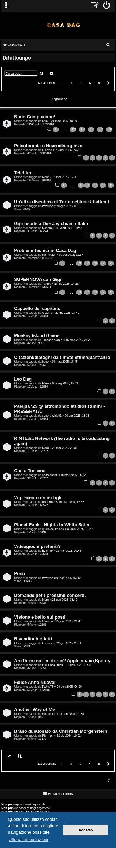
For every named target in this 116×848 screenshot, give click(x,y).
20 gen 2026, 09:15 (68, 206)
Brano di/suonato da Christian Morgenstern (60, 731)
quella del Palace (53, 529)
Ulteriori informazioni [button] (28, 839)
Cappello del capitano (37, 308)
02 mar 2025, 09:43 (68, 550)
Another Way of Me (34, 709)
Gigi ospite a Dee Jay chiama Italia (51, 223)
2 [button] (71, 82)
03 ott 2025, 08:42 (70, 227)
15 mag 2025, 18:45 (65, 361)
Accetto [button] (86, 830)
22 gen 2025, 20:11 (68, 643)
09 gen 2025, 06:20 (69, 686)
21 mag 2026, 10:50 (64, 120)
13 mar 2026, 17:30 (64, 177)
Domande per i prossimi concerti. (50, 595)
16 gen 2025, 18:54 (78, 664)
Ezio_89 (47, 550)
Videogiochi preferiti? (37, 546)
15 (111, 292)
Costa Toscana (29, 470)
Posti (19, 573)
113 (83, 129)
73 (95, 263)
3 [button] (80, 82)
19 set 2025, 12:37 (71, 254)
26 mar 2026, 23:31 (68, 149)
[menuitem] (106, 5)
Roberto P (48, 227)
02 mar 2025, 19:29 (80, 529)
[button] (107, 82)
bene (45, 361)
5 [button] (99, 82)
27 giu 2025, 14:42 (67, 312)
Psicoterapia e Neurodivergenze (48, 145)
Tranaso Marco (52, 339)
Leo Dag (23, 379)
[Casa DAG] (63, 24)
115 (101, 129)
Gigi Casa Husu (52, 664)
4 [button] (90, 82)
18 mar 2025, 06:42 (73, 475)
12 (103, 185)
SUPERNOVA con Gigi (37, 279)
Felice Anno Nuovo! (35, 682)
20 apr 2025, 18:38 (77, 415)
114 (92, 129)
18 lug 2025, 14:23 (66, 283)
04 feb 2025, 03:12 (68, 577)
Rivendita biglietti (33, 638)
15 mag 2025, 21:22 (78, 339)
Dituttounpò (17, 57)
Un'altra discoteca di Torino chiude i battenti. (62, 201)
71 (80, 263)
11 (95, 185)
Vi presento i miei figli (38, 497)
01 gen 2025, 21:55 (71, 713)
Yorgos (46, 283)
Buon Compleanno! (34, 116)
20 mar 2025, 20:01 (64, 447)
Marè (45, 177)
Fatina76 (47, 686)
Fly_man (47, 735)
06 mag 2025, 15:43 (65, 383)
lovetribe (47, 206)
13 (111, 185)
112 (74, 129)
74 (103, 263)
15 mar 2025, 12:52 (71, 501)
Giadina (47, 149)
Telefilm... (24, 172)
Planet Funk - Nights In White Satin (51, 524)
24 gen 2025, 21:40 (68, 621)
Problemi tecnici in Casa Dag (45, 250)
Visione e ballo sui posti (40, 617)
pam (45, 120)
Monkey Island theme (36, 335)
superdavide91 (52, 415)
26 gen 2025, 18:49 (64, 599)
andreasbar (49, 475)
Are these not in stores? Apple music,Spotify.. (63, 660)
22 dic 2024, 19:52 (69, 735)
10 (87, 185)
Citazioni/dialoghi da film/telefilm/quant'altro (62, 357)
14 (103, 292)
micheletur (49, 254)
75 (111, 263)
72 (87, 263)
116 (110, 129)
